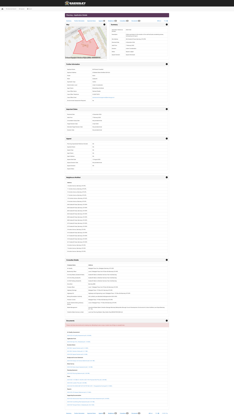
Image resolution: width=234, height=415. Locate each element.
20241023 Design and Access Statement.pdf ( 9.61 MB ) (81, 360)
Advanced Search (11, 9)
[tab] (86, 25)
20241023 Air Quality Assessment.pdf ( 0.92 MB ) (79, 335)
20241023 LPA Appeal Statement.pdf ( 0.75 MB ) (79, 392)
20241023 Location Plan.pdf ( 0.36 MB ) (77, 383)
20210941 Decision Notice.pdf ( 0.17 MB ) (77, 351)
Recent (30, 9)
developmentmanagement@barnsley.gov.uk (103, 97)
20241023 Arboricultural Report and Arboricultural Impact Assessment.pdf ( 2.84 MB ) (88, 398)
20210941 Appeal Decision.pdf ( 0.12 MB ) (77, 348)
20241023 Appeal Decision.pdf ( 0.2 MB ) (77, 354)
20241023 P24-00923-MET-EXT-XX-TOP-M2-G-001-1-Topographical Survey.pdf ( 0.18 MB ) (89, 386)
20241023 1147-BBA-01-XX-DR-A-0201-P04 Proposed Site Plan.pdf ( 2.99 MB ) (87, 379)
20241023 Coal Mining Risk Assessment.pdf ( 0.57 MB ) (81, 401)
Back (159, 21)
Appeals (22, 9)
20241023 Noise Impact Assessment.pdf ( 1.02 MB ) (80, 367)
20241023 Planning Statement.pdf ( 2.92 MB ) (78, 373)
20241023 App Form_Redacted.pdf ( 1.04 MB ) (78, 341)
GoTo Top (165, 413)
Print (165, 21)
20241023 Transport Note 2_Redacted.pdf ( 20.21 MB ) (80, 405)
